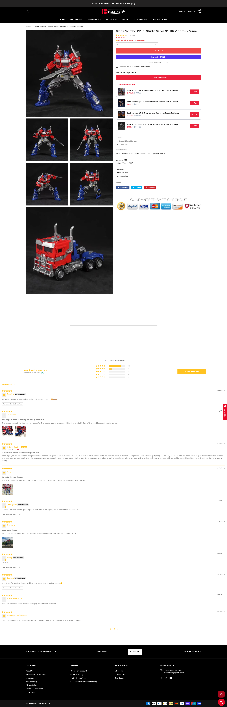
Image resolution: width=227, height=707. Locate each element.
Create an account (78, 671)
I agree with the (126, 66)
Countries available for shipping (83, 681)
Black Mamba (131, 141)
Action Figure (140, 19)
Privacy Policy (31, 685)
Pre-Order (119, 678)
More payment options (158, 62)
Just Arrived (120, 674)
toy (126, 144)
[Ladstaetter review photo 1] (7, 431)
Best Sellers (76, 19)
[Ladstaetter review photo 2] (20, 431)
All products (120, 671)
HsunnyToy (45, 703)
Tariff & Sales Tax (113, 3)
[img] (7, 391)
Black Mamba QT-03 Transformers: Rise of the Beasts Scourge (152, 124)
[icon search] (65, 11)
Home (62, 19)
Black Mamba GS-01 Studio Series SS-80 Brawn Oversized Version (153, 90)
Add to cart (158, 50)
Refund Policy (31, 681)
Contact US (31, 692)
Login (180, 11)
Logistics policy (32, 678)
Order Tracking (76, 674)
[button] (121, 35)
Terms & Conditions (34, 688)
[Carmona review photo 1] (7, 542)
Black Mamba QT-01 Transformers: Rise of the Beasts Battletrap (153, 113)
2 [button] (110, 629)
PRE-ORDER (111, 19)
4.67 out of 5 (41, 370)
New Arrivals (94, 19)
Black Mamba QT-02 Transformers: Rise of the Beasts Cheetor (152, 101)
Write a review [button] (192, 371)
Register (191, 11)
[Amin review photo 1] (7, 489)
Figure (125, 19)
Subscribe (135, 652)
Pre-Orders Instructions (36, 674)
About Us (29, 671)
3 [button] (114, 629)
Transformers (160, 19)
